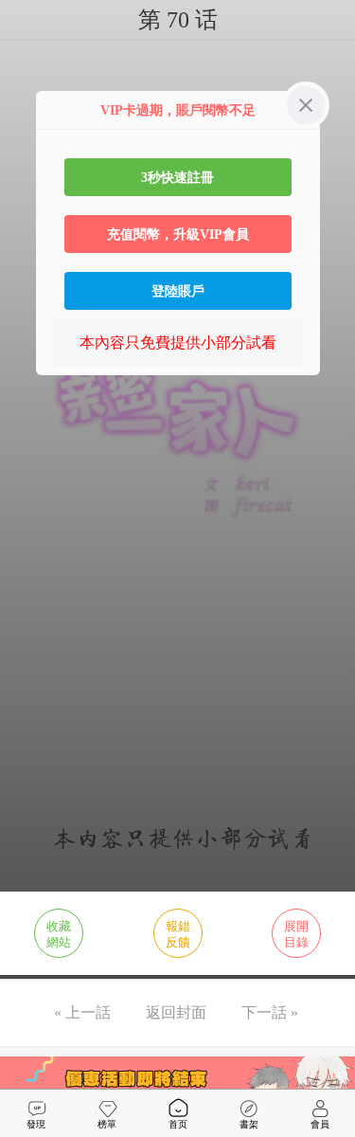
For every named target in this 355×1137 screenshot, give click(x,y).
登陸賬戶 (177, 290)
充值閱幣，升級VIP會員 (178, 234)
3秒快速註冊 (177, 177)
